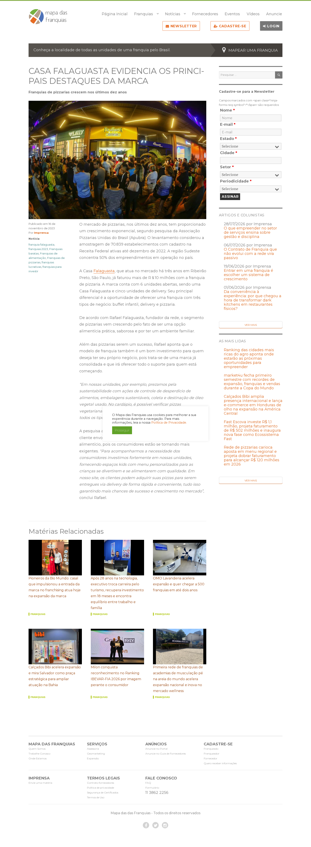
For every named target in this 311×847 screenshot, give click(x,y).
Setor (227, 167)
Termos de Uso (95, 797)
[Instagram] (165, 825)
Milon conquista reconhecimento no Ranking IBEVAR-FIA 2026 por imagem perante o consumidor (116, 676)
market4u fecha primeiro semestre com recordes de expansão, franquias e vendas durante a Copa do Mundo (252, 381)
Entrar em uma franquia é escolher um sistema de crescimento (248, 274)
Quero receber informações (220, 763)
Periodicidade (236, 181)
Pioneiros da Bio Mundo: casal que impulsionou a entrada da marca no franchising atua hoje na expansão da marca (55, 587)
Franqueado (211, 748)
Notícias (172, 14)
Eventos (232, 14)
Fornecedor (210, 758)
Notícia (34, 238)
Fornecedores (205, 14)
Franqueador (211, 753)
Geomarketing (96, 753)
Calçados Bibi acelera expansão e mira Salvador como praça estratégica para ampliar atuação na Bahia (55, 676)
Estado (228, 139)
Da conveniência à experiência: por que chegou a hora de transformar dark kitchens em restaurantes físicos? (252, 300)
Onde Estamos (38, 758)
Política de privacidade (100, 787)
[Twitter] (155, 825)
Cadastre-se (232, 26)
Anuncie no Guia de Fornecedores (165, 753)
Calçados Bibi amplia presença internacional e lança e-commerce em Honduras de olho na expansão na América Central (253, 405)
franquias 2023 (38, 249)
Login (273, 26)
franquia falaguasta (41, 244)
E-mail (227, 124)
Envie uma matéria (40, 782)
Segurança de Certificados (102, 792)
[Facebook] (146, 825)
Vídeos (253, 14)
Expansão (93, 758)
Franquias (143, 14)
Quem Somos (37, 748)
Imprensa (41, 232)
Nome (227, 110)
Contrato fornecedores (100, 782)
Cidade (228, 153)
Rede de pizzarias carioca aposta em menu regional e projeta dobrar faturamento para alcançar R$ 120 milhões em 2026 (251, 456)
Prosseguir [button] (122, 430)
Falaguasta (104, 271)
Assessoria (93, 748)
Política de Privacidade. (169, 422)
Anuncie (274, 14)
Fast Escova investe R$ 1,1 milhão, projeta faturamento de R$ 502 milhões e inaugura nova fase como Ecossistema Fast (252, 430)
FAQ (148, 782)
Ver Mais (251, 324)
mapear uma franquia (253, 50)
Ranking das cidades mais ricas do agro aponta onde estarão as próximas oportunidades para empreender (249, 358)
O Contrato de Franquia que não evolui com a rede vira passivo (250, 253)
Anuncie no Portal (156, 748)
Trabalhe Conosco (39, 753)
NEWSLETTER (183, 26)
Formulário (152, 787)
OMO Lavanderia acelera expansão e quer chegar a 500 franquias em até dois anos (178, 584)
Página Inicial (115, 14)
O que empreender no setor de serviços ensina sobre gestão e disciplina (250, 232)
